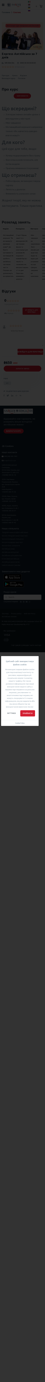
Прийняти (28, 713)
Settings (11, 713)
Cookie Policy (19, 723)
